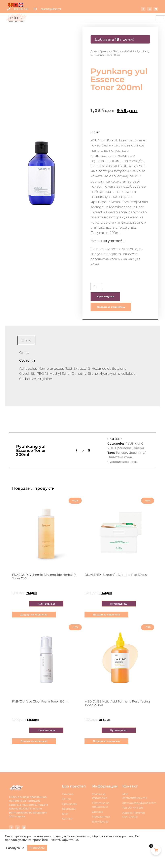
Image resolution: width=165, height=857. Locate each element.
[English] (21, 4)
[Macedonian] (10, 4)
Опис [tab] (26, 340)
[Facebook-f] (143, 9)
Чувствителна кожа (122, 462)
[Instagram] (149, 9)
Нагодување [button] (15, 848)
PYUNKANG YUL (124, 51)
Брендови (105, 51)
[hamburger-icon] (160, 18)
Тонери (138, 448)
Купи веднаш (105, 296)
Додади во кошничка (111, 306)
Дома (94, 51)
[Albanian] (16, 4)
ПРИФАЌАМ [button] (37, 847)
